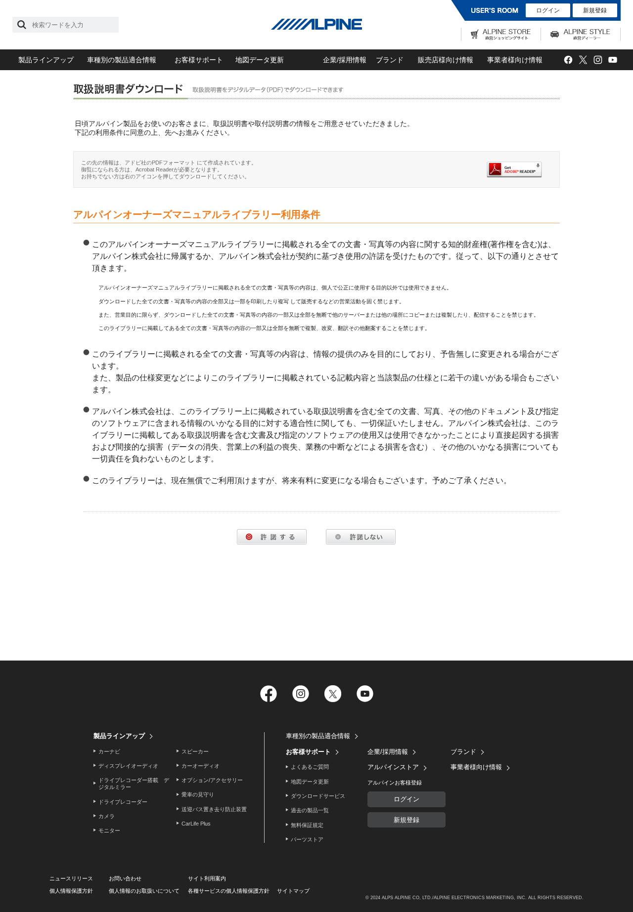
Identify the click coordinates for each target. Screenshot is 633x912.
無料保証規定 (307, 825)
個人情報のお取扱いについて (144, 891)
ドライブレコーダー (122, 802)
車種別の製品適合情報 (121, 60)
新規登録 (595, 10)
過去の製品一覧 (310, 810)
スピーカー (195, 751)
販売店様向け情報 (445, 60)
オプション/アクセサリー (212, 780)
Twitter (583, 60)
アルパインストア (393, 767)
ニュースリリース (71, 878)
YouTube (612, 60)
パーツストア (307, 839)
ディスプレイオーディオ (128, 766)
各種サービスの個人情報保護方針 (229, 891)
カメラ (106, 816)
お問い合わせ (125, 878)
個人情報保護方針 (71, 891)
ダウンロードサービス (318, 796)
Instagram (597, 60)
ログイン (548, 10)
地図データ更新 (259, 60)
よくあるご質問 (310, 767)
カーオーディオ (200, 766)
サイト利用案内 (207, 878)
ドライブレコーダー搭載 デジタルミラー (133, 783)
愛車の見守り (197, 794)
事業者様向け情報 (515, 60)
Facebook (568, 60)
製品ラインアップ (46, 60)
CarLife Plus (196, 824)
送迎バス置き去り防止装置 (214, 809)
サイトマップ (293, 891)
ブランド (390, 60)
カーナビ (109, 751)
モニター (109, 830)
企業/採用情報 (344, 60)
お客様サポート (199, 60)
